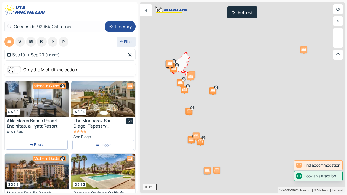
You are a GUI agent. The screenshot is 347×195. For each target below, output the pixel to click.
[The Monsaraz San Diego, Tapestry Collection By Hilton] (103, 99)
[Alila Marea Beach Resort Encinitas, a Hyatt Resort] (37, 99)
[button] (180, 82)
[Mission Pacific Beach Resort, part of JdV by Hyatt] (37, 171)
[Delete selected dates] (131, 55)
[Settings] (338, 21)
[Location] (338, 55)
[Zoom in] (338, 33)
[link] (318, 165)
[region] (242, 97)
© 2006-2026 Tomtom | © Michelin (304, 190)
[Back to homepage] (26, 10)
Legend (337, 190)
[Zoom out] (338, 43)
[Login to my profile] (338, 9)
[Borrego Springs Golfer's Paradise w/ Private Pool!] (103, 171)
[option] (9, 42)
